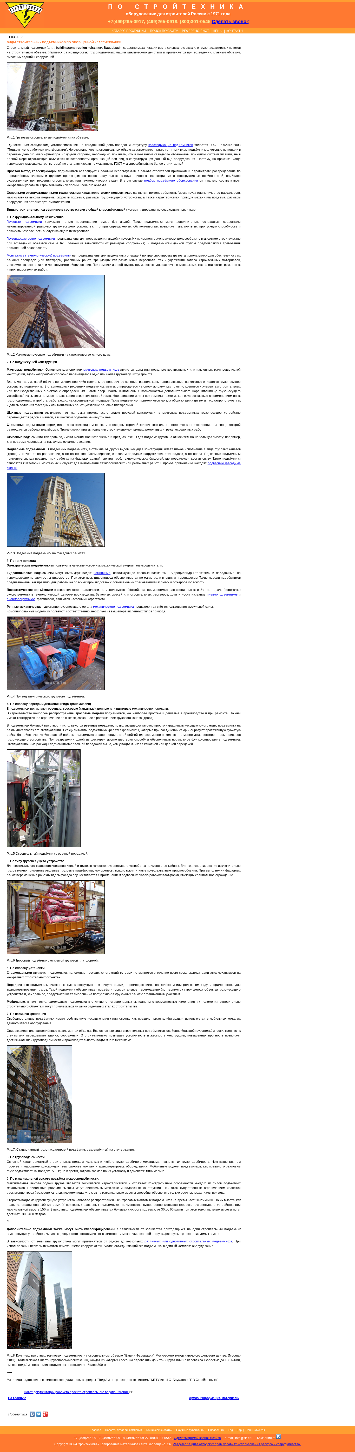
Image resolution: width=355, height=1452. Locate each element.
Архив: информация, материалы (214, 1398)
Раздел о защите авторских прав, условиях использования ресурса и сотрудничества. (237, 1444)
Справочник (216, 1430)
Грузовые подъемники (24, 222)
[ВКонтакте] (32, 1414)
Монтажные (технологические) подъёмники (39, 255)
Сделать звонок (230, 21)
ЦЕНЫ (217, 31)
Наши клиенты (255, 1430)
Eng (230, 1430)
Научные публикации (190, 1430)
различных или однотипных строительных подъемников (188, 1241)
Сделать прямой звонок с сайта (197, 1438)
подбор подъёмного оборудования (171, 180)
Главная (95, 1430)
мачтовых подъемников (101, 369)
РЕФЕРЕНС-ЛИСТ (195, 31)
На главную (17, 1398)
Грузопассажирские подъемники (31, 238)
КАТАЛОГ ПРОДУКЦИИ (129, 31)
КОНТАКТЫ (234, 31)
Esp (239, 1430)
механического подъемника (113, 607)
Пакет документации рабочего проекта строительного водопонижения (76, 1392)
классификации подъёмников (170, 145)
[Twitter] (39, 1414)
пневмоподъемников (222, 594)
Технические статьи (159, 1430)
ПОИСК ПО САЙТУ (164, 31)
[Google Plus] (45, 1414)
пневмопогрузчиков (21, 599)
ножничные (102, 573)
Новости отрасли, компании (123, 1430)
